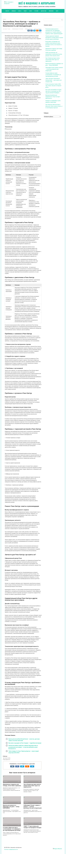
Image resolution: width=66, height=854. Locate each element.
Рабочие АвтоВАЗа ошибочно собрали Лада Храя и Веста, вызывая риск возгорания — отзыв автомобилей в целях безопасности (23, 747)
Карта (57, 11)
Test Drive (36, 11)
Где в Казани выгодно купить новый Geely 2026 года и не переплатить (32, 786)
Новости (7, 11)
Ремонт (25, 11)
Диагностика (43, 11)
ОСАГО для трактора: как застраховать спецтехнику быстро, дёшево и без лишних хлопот (53, 54)
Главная (4, 19)
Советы (19, 11)
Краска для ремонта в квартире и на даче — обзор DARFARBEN (11, 806)
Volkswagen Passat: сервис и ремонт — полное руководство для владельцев (33, 806)
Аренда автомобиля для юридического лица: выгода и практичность (52, 97)
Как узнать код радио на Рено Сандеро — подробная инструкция (24, 743)
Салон (30, 11)
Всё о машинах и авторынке (36, 3)
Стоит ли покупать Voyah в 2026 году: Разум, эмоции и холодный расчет (53, 86)
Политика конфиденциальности (11, 849)
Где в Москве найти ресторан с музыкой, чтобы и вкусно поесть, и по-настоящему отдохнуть (53, 106)
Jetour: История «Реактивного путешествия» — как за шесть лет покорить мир (53, 80)
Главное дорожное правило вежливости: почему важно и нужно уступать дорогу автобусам (54, 37)
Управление (51, 11)
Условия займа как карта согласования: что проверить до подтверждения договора (12, 829)
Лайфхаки (14, 11)
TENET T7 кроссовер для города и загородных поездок (32, 826)
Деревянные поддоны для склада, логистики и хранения (12, 785)
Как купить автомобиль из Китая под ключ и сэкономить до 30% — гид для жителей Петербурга (53, 91)
